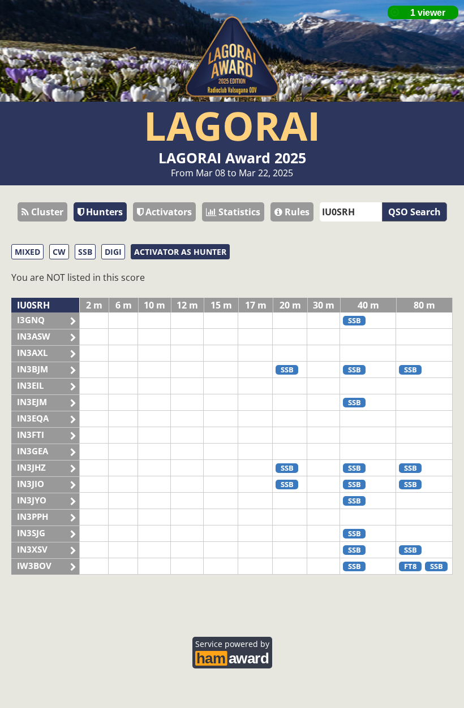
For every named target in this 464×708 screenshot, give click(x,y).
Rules (296, 212)
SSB (85, 251)
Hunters (103, 212)
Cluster (46, 212)
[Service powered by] (232, 656)
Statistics (238, 212)
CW (59, 251)
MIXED (27, 251)
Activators (167, 212)
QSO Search (414, 212)
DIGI (113, 251)
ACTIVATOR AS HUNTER (180, 251)
